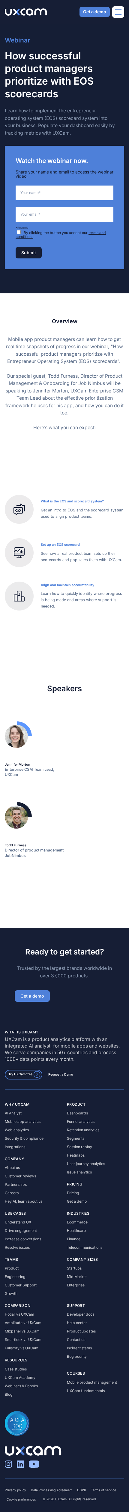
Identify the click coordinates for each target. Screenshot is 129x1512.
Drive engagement (21, 1230)
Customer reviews (20, 1176)
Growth (11, 1293)
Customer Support (21, 1285)
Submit (28, 252)
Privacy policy (15, 1490)
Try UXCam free (20, 1074)
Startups (74, 1268)
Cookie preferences (21, 1499)
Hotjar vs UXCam (19, 1314)
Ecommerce (77, 1222)
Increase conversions (23, 1239)
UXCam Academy (20, 1377)
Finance (73, 1239)
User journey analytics (86, 1163)
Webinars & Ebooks (21, 1386)
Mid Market (77, 1276)
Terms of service (103, 1490)
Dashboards (77, 1113)
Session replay (79, 1147)
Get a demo (94, 11)
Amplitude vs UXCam (23, 1322)
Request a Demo (60, 1074)
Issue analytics (79, 1172)
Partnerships (16, 1184)
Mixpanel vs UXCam (22, 1331)
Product (12, 1268)
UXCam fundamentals (86, 1391)
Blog (9, 1394)
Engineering (15, 1276)
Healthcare (76, 1230)
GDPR (81, 1490)
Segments (75, 1138)
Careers (12, 1193)
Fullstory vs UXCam (21, 1348)
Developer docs (80, 1314)
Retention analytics (83, 1130)
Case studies (16, 1369)
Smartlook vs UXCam (23, 1339)
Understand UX (18, 1222)
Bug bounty (77, 1356)
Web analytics (17, 1130)
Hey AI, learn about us (23, 1201)
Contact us (76, 1339)
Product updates (81, 1331)
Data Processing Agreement (51, 1490)
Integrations (15, 1147)
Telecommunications (84, 1247)
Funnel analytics (80, 1121)
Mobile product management (92, 1382)
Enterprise (76, 1285)
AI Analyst (13, 1113)
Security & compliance (24, 1138)
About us (12, 1167)
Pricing (73, 1193)
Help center (77, 1322)
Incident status (79, 1348)
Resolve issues (17, 1247)
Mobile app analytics (22, 1121)
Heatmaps (76, 1155)
